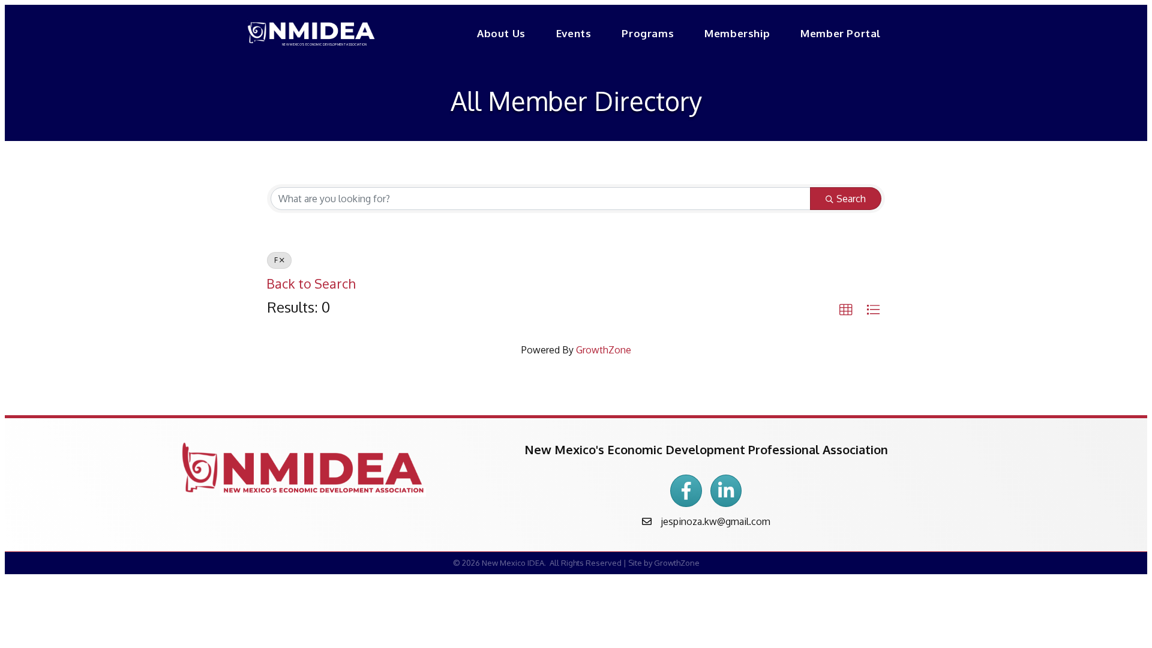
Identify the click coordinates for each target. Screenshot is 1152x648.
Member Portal (840, 33)
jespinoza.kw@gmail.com (715, 521)
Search (851, 199)
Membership (737, 33)
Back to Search (310, 283)
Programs (648, 33)
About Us (501, 33)
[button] (846, 310)
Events (574, 33)
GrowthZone (603, 350)
